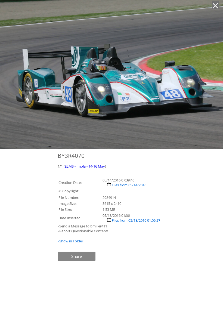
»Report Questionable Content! (83, 231)
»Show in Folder (70, 241)
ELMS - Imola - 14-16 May (85, 166)
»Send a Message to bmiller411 (83, 226)
